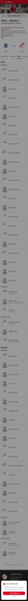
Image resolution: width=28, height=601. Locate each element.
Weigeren (14, 596)
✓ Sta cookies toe (14, 593)
